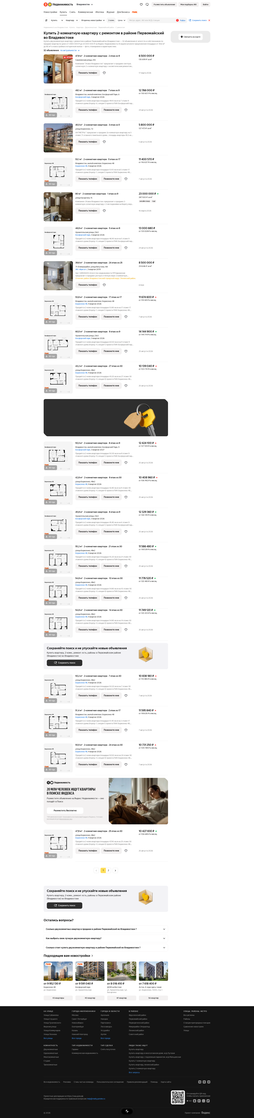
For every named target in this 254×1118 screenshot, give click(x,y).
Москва (75, 1015)
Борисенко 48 (81, 166)
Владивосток (81, 94)
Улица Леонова (50, 1034)
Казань (75, 1030)
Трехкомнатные (50, 1065)
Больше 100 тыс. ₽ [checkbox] (58, 429)
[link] (205, 4)
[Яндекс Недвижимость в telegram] (208, 1082)
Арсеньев (105, 1015)
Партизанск (106, 1023)
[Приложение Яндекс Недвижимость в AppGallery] (203, 1101)
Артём (103, 1034)
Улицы (186, 1030)
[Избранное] (141, 4)
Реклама (67, 1082)
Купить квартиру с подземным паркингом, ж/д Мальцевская (155, 1057)
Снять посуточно (108, 1049)
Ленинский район (136, 1030)
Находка (104, 1019)
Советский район (136, 1034)
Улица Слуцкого (50, 1019)
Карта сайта (166, 1082)
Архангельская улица (84, 232)
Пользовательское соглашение (110, 1082)
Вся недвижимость (52, 1082)
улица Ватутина (97, 267)
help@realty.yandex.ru (96, 1099)
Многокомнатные (51, 1057)
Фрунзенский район (137, 1015)
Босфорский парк (82, 97)
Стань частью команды (84, 1082)
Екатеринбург (78, 1027)
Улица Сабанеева (51, 1015)
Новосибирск (77, 1023)
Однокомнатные (51, 1053)
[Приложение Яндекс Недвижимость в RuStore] (208, 1101)
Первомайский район (138, 1019)
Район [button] (182, 20)
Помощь (154, 1082)
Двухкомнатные (51, 1049)
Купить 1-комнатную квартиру (142, 1061)
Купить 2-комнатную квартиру (142, 1068)
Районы (186, 1019)
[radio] (108, 870)
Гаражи (75, 1049)
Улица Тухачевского (52, 1023)
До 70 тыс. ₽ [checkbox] (90, 421)
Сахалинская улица (83, 60)
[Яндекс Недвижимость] (58, 4)
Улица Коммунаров (52, 1030)
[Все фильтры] (46, 20)
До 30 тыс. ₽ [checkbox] (55, 421)
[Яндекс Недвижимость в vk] (199, 1082)
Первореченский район (139, 1023)
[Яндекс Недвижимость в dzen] (204, 1082)
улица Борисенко (82, 129)
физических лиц (66, 819)
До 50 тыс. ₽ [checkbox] (73, 421)
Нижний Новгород (80, 1034)
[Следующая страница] (115, 870)
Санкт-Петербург (79, 1019)
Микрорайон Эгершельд (139, 1027)
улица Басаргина (82, 198)
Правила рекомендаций (137, 1082)
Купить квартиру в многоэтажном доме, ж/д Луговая (152, 1053)
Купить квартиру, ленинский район (144, 1065)
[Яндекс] (205, 1113)
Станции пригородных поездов (196, 1023)
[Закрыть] (209, 20)
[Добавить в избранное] (104, 73)
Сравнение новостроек (193, 1027)
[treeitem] (51, 12)
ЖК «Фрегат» (81, 269)
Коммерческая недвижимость (85, 1053)
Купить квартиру (136, 1049)
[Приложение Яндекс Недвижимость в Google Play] (199, 1101)
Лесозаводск (106, 1027)
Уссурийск (105, 1030)
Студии (47, 1061)
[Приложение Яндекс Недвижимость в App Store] (194, 1101)
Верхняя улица (50, 1027)
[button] (147, 4)
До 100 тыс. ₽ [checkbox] (108, 421)
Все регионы (188, 1015)
